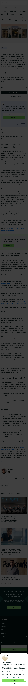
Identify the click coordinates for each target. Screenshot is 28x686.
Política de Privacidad (6, 677)
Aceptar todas (14, 680)
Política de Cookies (15, 677)
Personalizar (14, 683)
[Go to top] (25, 679)
